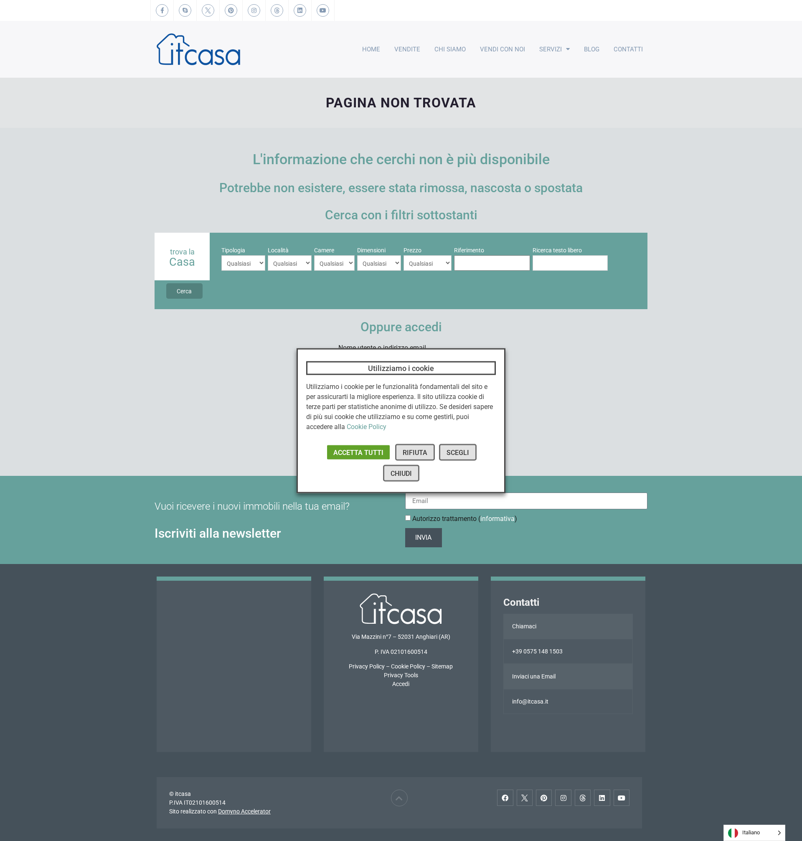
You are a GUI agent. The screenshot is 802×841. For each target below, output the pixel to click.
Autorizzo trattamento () (464, 519)
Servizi (550, 49)
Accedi (400, 684)
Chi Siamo (450, 49)
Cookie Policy (408, 666)
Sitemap (442, 666)
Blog (591, 49)
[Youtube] (621, 797)
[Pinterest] (544, 797)
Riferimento (469, 250)
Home (371, 49)
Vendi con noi (502, 49)
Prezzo (412, 250)
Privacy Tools (401, 675)
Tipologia (233, 250)
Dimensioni (371, 250)
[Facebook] (505, 797)
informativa (497, 519)
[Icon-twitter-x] (525, 797)
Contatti (628, 49)
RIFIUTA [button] (415, 452)
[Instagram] (563, 797)
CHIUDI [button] (401, 473)
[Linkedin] (602, 797)
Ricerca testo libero (557, 250)
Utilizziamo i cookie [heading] (401, 367)
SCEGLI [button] (458, 452)
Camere (324, 250)
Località (278, 250)
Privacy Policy (367, 666)
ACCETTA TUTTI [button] (358, 452)
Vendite (407, 49)
